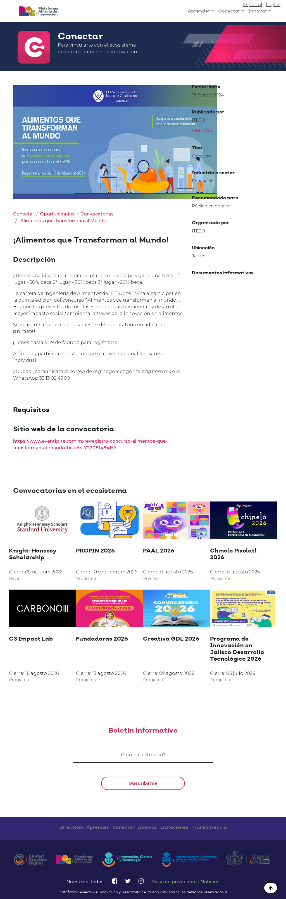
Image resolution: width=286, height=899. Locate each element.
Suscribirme (143, 783)
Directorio (71, 827)
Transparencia (209, 827)
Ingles (273, 4)
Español (252, 4)
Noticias (210, 881)
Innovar (257, 11)
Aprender (199, 11)
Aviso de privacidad (174, 881)
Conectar (229, 11)
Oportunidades (57, 214)
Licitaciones (174, 827)
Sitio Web (203, 130)
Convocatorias (97, 214)
